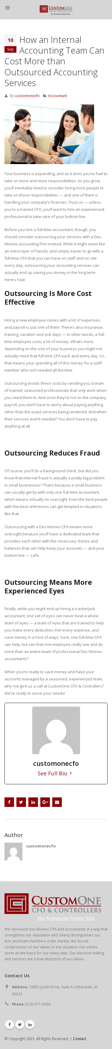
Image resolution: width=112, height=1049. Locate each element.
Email (57, 802)
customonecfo (27, 95)
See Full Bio (52, 773)
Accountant (57, 95)
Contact (79, 1038)
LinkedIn (33, 802)
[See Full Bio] (70, 773)
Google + (45, 802)
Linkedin (29, 1024)
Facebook (9, 802)
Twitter (21, 802)
